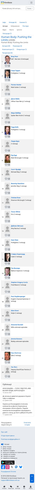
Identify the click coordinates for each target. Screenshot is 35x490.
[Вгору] (32, 476)
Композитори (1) (8, 49)
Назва (29, 8)
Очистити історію (27, 424)
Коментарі (11, 488)
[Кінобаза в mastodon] (16, 467)
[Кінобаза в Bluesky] (21, 467)
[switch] (2, 444)
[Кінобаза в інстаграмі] (7, 467)
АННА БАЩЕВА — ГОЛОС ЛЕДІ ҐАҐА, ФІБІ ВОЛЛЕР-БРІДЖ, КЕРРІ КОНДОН (17, 390)
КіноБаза (8, 2)
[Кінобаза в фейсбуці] (3, 467)
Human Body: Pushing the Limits (16, 38)
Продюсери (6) (7, 53)
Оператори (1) (22, 49)
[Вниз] (32, 480)
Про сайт (4, 432)
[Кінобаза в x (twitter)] (12, 467)
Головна (4, 488)
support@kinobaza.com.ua (10, 480)
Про (24, 488)
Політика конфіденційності (10, 439)
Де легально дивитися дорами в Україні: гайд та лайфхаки (17, 398)
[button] (6, 66)
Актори (5, 26)
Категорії (17, 488)
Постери (26, 26)
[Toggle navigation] (31, 2)
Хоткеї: (7, 444)
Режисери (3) (17, 46)
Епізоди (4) (12, 22)
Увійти (30, 488)
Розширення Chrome (8, 472)
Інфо (4, 22)
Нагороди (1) (7, 33)
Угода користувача (7, 436)
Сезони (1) (23, 22)
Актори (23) (6, 46)
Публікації (7, 384)
